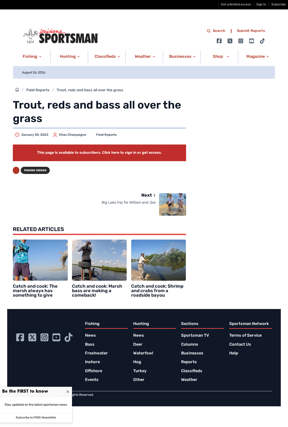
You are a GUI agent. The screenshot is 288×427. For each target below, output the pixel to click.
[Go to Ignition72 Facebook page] (219, 41)
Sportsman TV (195, 336)
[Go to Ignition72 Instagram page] (240, 41)
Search (219, 31)
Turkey (139, 371)
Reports (189, 362)
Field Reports (38, 90)
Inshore (92, 362)
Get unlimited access (236, 4)
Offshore (93, 371)
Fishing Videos (35, 170)
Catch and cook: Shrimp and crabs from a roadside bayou (157, 291)
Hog (137, 362)
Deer (137, 345)
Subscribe (278, 4)
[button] (31, 56)
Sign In (261, 4)
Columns (189, 345)
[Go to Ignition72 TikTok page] (262, 41)
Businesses (192, 353)
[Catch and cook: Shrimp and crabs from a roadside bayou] (158, 260)
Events (92, 380)
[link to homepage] (61, 36)
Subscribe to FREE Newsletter (36, 417)
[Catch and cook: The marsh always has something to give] (40, 260)
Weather (189, 380)
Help (233, 353)
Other (138, 380)
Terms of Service (245, 336)
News (90, 336)
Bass (89, 345)
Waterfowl (143, 353)
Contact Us (240, 345)
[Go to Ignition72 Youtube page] (251, 41)
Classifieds (191, 371)
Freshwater (96, 353)
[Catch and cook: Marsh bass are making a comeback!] (99, 260)
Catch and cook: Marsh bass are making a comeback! (97, 291)
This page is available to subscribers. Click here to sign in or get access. (99, 153)
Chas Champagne (72, 135)
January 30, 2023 (34, 135)
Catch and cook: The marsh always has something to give (35, 291)
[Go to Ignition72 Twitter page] (230, 41)
